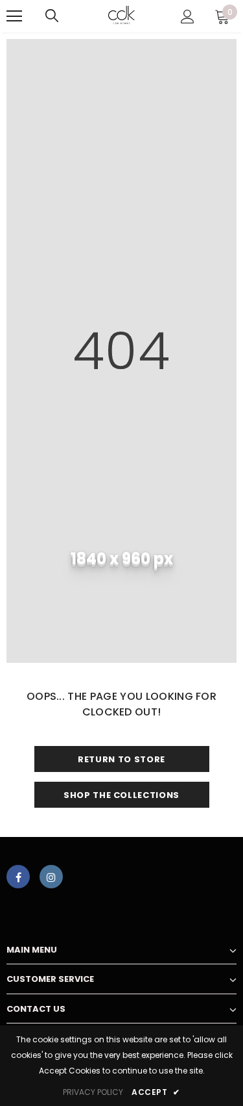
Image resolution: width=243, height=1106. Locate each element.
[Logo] (121, 15)
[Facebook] (18, 876)
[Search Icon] (51, 16)
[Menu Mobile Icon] (14, 16)
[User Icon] (187, 16)
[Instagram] (51, 876)
